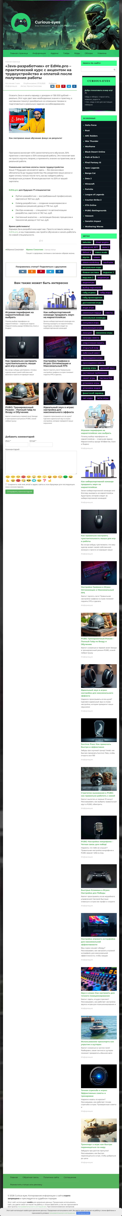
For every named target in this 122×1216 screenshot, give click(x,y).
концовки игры (91, 322)
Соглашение (70, 1177)
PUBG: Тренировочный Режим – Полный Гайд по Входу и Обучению (20, 410)
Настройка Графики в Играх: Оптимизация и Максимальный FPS (57, 363)
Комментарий (12, 449)
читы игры (103, 398)
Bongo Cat (90, 173)
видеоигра (103, 277)
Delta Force (91, 125)
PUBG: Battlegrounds (95, 210)
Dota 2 (88, 178)
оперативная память (93, 343)
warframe (108, 262)
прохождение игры (93, 358)
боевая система (91, 272)
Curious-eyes (47, 22)
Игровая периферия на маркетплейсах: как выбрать (19, 315)
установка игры (91, 383)
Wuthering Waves (94, 226)
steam (97, 257)
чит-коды (88, 398)
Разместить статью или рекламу (26, 1185)
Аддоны (54, 53)
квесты (109, 312)
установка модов (92, 388)
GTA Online (90, 205)
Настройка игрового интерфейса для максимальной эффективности (98, 942)
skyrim (86, 257)
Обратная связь (31, 1177)
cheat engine (102, 242)
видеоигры (88, 282)
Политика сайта (51, 1177)
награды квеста (91, 337)
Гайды (66, 53)
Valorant (89, 216)
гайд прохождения (92, 297)
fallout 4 (87, 252)
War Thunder (91, 141)
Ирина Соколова (34, 249)
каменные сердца (92, 312)
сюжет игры (89, 378)
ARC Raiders (91, 136)
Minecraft (89, 184)
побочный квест (91, 353)
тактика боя (105, 378)
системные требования (95, 373)
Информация (39, 53)
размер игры (89, 368)
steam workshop (91, 262)
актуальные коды (92, 267)
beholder (87, 242)
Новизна (102, 53)
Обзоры (89, 53)
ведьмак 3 (88, 277)
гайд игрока (89, 292)
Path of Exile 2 (92, 157)
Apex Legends (92, 168)
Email (33, 441)
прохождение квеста (93, 363)
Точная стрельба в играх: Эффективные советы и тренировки (94, 1093)
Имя (8, 441)
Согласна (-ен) (83, 1213)
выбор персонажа (92, 287)
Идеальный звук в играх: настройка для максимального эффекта (58, 410)
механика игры (104, 332)
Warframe (90, 146)
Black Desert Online (95, 152)
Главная (14, 1177)
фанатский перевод (93, 393)
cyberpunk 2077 (90, 247)
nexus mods (101, 252)
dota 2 (105, 247)
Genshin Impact (93, 221)
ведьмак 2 (108, 272)
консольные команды (94, 317)
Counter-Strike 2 (93, 200)
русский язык (107, 368)
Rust (87, 130)
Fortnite (89, 189)
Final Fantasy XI (93, 162)
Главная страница (19, 53)
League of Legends (94, 194)
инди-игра (88, 307)
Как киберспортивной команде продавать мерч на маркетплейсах (58, 315)
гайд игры (105, 292)
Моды (77, 53)
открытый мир (90, 348)
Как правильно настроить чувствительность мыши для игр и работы (21, 363)
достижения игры (92, 302)
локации (87, 332)
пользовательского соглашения (32, 1207)
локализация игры (92, 327)
